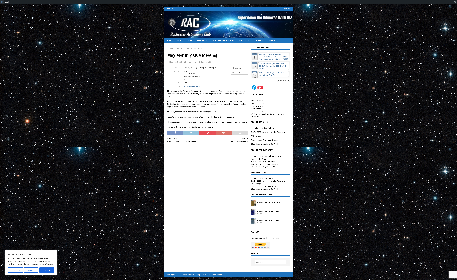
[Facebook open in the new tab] (254, 89)
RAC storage (256, 136)
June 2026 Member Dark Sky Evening (265, 164)
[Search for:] (270, 262)
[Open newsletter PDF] (253, 203)
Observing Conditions (223, 41)
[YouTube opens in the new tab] (260, 89)
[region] (31, 262)
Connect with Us (257, 111)
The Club (258, 41)
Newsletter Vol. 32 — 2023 (268, 221)
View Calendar (283, 80)
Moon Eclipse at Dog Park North (263, 128)
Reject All (31, 270)
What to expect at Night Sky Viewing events (267, 114)
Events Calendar (184, 41)
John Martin (189, 62)
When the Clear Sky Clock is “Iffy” (263, 167)
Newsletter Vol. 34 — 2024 (268, 202)
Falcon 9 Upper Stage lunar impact (264, 140)
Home (169, 41)
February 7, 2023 (176, 62)
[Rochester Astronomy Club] (228, 37)
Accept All (46, 270)
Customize (16, 270)
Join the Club (256, 108)
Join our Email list (257, 106)
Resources (202, 41)
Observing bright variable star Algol (264, 144)
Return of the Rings (258, 159)
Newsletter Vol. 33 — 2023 (268, 212)
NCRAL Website (257, 100)
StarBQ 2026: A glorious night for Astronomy (268, 132)
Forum (272, 41)
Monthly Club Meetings (193, 86)
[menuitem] (2, 2)
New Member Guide (258, 103)
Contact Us (244, 41)
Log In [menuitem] (7, 2)
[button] (239, 72)
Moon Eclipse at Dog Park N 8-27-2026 (266, 156)
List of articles (256, 116)
